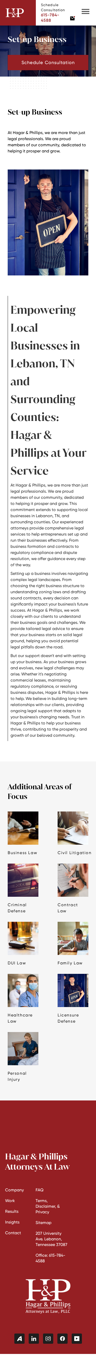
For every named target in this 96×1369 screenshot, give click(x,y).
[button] (85, 13)
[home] (18, 13)
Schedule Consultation (48, 62)
